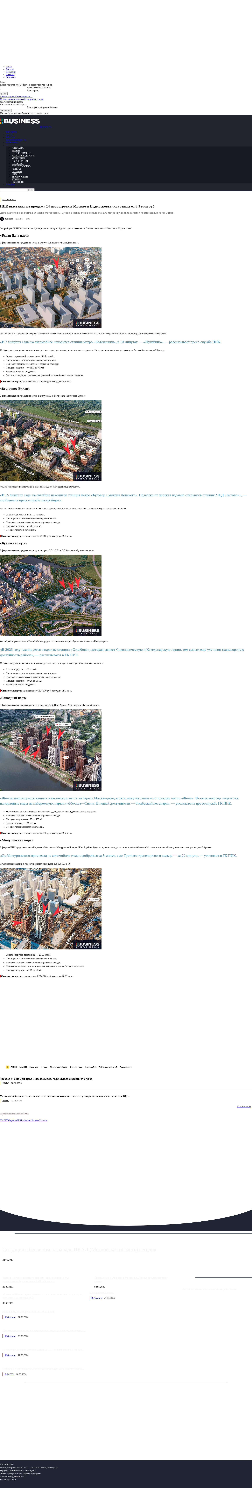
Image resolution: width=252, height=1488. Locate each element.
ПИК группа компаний (108, 1067)
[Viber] (43, 1058)
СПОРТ (16, 174)
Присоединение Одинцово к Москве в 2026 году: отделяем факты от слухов (46, 1078)
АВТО (9, 134)
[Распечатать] (137, 1058)
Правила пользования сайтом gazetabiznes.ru (22, 99)
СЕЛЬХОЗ (17, 171)
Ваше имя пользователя (38, 87)
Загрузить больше (189, 1274)
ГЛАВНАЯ (11, 132)
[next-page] (43, 1109)
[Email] (116, 1058)
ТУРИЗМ (16, 179)
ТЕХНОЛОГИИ (20, 176)
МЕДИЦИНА (19, 158)
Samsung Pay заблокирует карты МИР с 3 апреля (28, 1311)
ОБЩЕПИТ (17, 163)
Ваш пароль (33, 90)
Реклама (10, 69)
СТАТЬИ (10, 184)
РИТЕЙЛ (16, 169)
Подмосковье (126, 1067)
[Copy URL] (126, 1058)
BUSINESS (9, 219)
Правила (10, 74)
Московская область (58, 1067)
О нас (9, 66)
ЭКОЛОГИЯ (18, 182)
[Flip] (105, 1058)
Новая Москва (76, 1067)
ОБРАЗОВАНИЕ (20, 161)
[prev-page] (14, 1109)
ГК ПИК (14, 1067)
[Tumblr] (95, 1058)
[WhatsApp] (32, 1058)
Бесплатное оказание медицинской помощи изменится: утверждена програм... (44, 1330)
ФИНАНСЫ (12, 142)
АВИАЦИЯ (18, 148)
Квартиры (34, 1067)
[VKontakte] (28, 1448)
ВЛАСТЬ (10, 137)
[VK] (53, 1058)
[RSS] (11, 1448)
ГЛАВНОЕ (23, 1067)
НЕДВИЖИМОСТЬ (16, 140)
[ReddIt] (84, 1058)
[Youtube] (44, 1448)
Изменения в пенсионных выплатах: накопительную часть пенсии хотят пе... (43, 1368)
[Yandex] (36, 1448)
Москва (44, 1067)
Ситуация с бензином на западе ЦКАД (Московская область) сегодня (79, 1249)
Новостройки (90, 1067)
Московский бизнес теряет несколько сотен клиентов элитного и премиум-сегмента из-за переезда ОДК (64, 1096)
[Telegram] (63, 1058)
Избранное (96, 1298)
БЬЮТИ (16, 150)
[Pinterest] (74, 1058)
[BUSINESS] (2, 219)
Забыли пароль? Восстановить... (16, 96)
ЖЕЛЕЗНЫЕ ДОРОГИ (23, 155)
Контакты (11, 77)
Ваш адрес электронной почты (42, 107)
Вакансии (11, 72)
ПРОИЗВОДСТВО (21, 166)
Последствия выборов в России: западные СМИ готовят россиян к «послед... (43, 1349)
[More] (148, 1058)
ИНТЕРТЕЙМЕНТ (21, 153)
